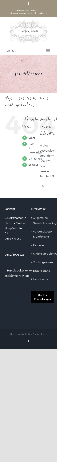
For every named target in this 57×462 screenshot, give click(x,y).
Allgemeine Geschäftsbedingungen (42, 220)
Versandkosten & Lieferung (42, 233)
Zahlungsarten (42, 262)
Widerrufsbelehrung (42, 253)
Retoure (38, 245)
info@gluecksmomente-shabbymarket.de (28, 13)
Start (31, 137)
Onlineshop (35, 158)
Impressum (40, 279)
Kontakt (33, 164)
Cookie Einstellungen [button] (42, 297)
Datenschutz (41, 270)
